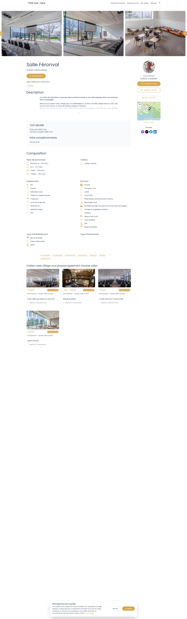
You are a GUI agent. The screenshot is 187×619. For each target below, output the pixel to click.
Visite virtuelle (37, 76)
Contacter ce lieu (150, 84)
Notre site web (150, 98)
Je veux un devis (53, 290)
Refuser (115, 609)
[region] (93, 33)
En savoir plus (89, 613)
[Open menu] (159, 3)
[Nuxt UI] (36, 3)
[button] (150, 109)
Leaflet (148, 119)
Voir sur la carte (149, 122)
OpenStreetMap (156, 119)
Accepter (128, 609)
